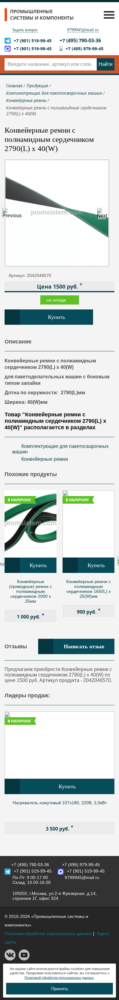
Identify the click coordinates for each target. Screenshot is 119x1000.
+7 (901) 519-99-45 (33, 41)
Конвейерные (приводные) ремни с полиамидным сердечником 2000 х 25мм (30, 591)
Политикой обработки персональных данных (59, 977)
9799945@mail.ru (83, 30)
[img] (30, 524)
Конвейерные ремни (44, 459)
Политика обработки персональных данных (48, 933)
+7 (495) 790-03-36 (80, 40)
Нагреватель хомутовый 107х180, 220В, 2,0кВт (59, 802)
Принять (59, 988)
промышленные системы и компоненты (42, 14)
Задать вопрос (25, 30)
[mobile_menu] (107, 14)
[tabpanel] (30, 556)
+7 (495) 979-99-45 (84, 48)
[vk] (10, 958)
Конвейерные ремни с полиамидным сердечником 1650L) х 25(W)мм (88, 589)
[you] (24, 958)
